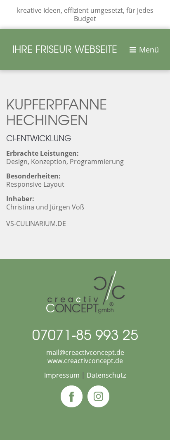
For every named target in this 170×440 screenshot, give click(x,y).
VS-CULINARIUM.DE (36, 223)
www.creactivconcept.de (85, 360)
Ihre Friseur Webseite (64, 48)
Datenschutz (106, 375)
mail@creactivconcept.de (85, 352)
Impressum (62, 375)
